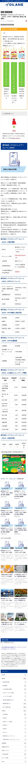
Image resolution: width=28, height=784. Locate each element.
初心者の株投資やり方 (14, 700)
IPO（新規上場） (8, 11)
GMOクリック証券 (14, 721)
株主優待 (14, 685)
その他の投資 (14, 754)
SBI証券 (17, 271)
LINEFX (14, 728)
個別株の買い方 (14, 703)
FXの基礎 (14, 714)
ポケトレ (14, 732)
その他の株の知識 (14, 689)
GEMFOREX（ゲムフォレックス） (14, 739)
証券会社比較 (14, 682)
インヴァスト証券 (14, 696)
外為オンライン (14, 750)
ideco (14, 761)
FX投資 (14, 710)
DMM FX (14, 725)
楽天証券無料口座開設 (6, 74)
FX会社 (14, 718)
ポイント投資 (14, 757)
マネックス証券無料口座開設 (14, 78)
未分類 (14, 674)
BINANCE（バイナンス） (14, 736)
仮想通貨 (14, 743)
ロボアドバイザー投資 (14, 692)
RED (14, 131)
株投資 (2, 11)
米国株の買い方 (14, 746)
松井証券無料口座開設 (21, 74)
